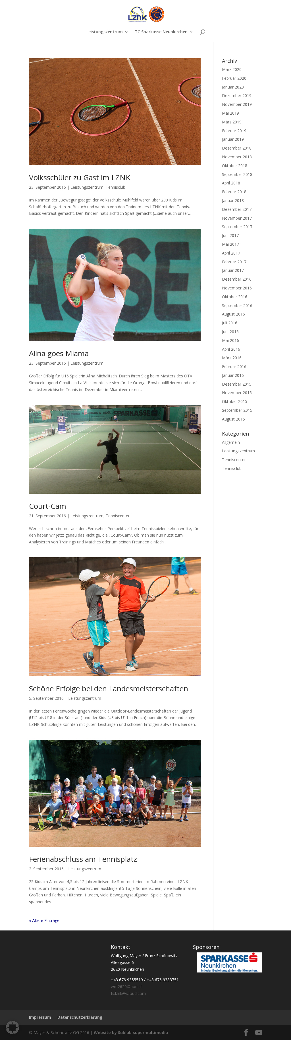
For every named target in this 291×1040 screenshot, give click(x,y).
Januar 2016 (233, 375)
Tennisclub (115, 187)
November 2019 (237, 104)
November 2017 (237, 218)
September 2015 (237, 410)
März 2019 (232, 122)
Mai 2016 (230, 340)
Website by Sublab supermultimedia (131, 1032)
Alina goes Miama (59, 353)
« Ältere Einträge (44, 920)
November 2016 (237, 288)
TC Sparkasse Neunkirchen (161, 32)
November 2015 (237, 392)
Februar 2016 (234, 366)
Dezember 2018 (236, 148)
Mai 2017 (230, 244)
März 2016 (232, 357)
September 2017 (237, 226)
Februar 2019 (234, 130)
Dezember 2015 (236, 384)
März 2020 (232, 69)
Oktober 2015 (234, 401)
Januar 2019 (233, 139)
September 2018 (237, 174)
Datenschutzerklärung (79, 1017)
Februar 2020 (234, 78)
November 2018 (237, 156)
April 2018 (231, 183)
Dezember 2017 (236, 209)
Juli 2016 (229, 322)
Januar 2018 (233, 200)
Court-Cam (47, 506)
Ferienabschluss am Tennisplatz (83, 859)
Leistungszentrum (104, 32)
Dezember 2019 (236, 95)
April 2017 (231, 253)
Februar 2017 (234, 261)
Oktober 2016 (234, 296)
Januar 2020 (233, 87)
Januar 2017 (233, 270)
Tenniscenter (118, 515)
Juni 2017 (230, 235)
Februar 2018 (234, 191)
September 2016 (237, 305)
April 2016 (231, 349)
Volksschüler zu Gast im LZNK (79, 177)
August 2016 (233, 314)
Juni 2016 (230, 331)
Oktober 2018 (234, 165)
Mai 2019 (230, 113)
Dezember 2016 (236, 279)
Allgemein (231, 442)
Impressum (40, 1017)
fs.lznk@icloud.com (128, 993)
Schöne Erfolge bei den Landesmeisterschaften (108, 688)
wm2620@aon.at (126, 986)
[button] (12, 1027)
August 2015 (233, 419)
